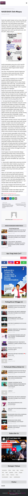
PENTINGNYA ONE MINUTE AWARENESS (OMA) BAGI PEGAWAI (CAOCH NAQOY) (17, 236)
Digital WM (23, 493)
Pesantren (11, 472)
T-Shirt (7, 474)
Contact (21, 470)
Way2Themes (12, 493)
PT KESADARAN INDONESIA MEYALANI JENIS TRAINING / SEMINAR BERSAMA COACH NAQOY (16, 336)
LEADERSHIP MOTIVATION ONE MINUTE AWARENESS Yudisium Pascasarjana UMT (17, 230)
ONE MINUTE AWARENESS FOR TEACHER (17, 323)
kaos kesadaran (5, 476)
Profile (16, 472)
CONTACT (10, 359)
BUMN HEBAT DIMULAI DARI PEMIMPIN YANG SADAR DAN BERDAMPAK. (17, 377)
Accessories (4, 470)
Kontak (18, 490)
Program (20, 472)
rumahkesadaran (17, 476)
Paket (6, 472)
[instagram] (11, 262)
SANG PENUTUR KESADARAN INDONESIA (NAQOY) (17, 409)
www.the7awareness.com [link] (9, 193)
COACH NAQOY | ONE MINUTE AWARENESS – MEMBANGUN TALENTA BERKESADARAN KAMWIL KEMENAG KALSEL (16, 244)
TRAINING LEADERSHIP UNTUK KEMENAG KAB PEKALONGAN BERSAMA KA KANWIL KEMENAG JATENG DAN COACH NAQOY (17, 384)
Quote (3, 474)
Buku (18, 470)
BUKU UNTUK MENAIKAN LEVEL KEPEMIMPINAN (15, 403)
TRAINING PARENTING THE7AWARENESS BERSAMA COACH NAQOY (17, 330)
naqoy (11, 476)
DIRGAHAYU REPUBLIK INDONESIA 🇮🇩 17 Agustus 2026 (17, 354)
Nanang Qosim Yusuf (18, 219)
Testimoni (12, 474)
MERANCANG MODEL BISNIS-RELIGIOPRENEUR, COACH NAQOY (15, 318)
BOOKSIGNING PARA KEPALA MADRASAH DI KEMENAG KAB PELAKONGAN (17, 415)
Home (10, 490)
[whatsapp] (24, 262)
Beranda (3, 8)
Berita (14, 470)
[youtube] (17, 262)
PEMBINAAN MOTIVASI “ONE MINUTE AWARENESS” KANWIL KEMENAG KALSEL (17, 342)
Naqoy (17, 494)
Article (9, 470)
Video (17, 474)
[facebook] (4, 262)
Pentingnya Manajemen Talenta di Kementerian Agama (15, 348)
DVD (3, 472)
